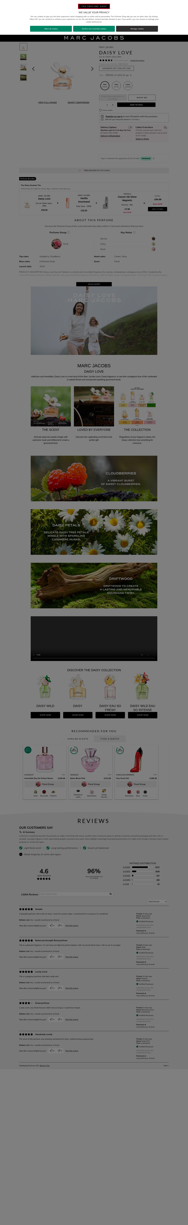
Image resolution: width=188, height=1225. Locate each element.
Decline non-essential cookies (94, 29)
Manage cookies (137, 29)
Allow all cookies (51, 29)
